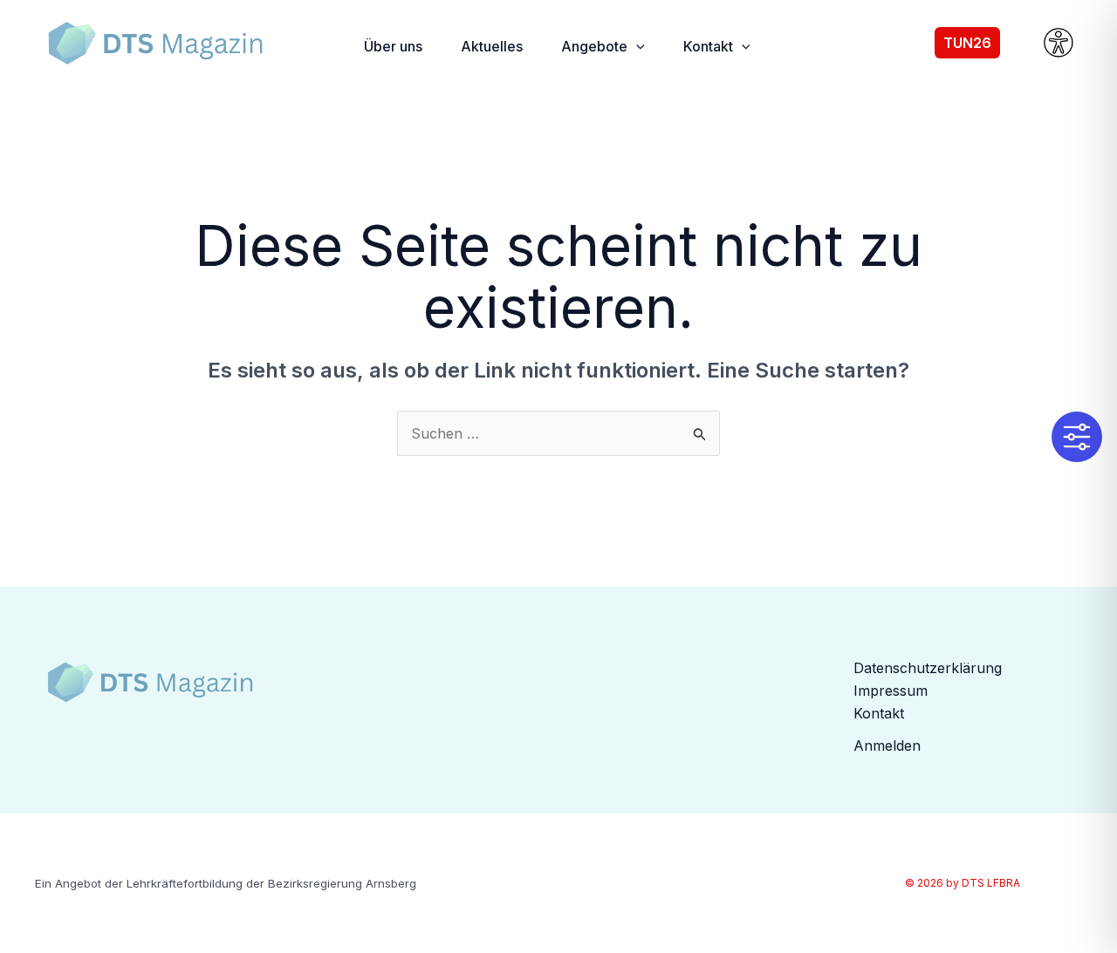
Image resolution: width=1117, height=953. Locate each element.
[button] (636, 46)
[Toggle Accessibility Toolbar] (1077, 437)
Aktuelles (492, 46)
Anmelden (887, 745)
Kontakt (878, 713)
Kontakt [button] (708, 46)
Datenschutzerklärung (927, 668)
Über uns (393, 46)
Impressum (890, 690)
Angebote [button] (594, 46)
